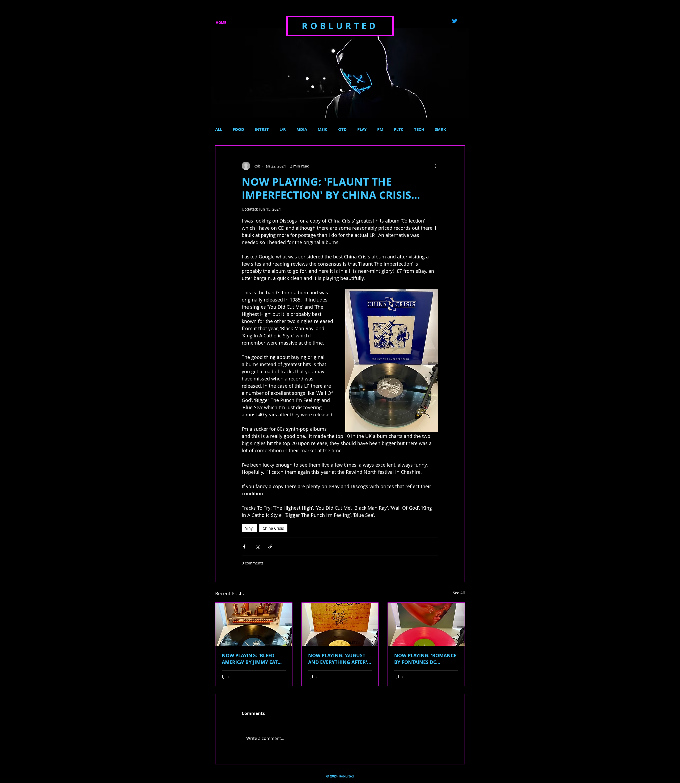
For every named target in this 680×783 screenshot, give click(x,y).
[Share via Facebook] (244, 546)
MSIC (323, 129)
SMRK (440, 129)
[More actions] (435, 166)
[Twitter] (454, 20)
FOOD (238, 129)
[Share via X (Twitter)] (257, 546)
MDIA (301, 129)
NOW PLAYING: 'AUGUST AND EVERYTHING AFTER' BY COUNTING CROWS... (337, 658)
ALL (218, 129)
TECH (419, 129)
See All (459, 592)
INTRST (262, 129)
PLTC (398, 129)
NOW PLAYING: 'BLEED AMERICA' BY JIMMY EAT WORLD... (250, 658)
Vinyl (249, 528)
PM (380, 129)
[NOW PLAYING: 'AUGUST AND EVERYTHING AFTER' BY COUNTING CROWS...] (340, 624)
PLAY (362, 129)
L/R (282, 129)
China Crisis (273, 528)
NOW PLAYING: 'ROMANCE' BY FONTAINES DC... (426, 658)
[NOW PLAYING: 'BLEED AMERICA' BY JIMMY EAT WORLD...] (253, 624)
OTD (342, 129)
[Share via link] (270, 546)
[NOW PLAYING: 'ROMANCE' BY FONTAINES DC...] (426, 624)
